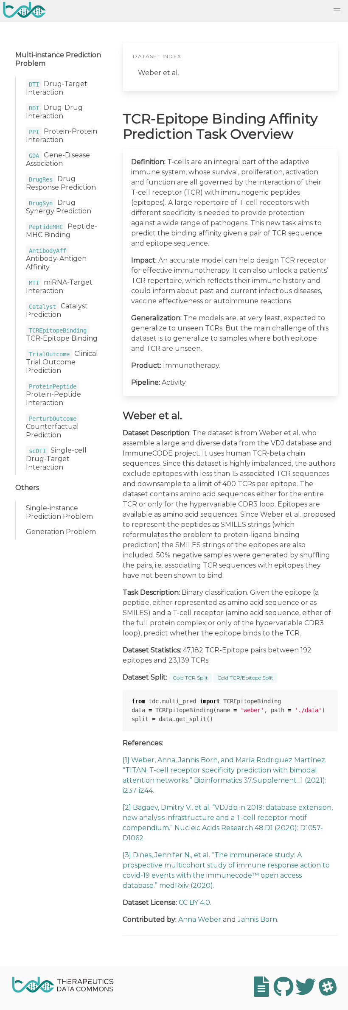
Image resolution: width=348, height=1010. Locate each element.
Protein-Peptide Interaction (53, 395)
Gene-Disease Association (58, 159)
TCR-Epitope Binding (62, 334)
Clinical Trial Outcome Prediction (62, 362)
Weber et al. (158, 73)
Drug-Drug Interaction (54, 112)
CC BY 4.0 (194, 902)
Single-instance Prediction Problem (59, 512)
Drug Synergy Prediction (58, 207)
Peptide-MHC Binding (61, 230)
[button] (337, 11)
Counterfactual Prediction (52, 427)
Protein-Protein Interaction (61, 135)
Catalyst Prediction (57, 310)
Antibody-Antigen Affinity (56, 259)
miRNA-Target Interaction (59, 286)
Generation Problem (61, 532)
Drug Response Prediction (61, 183)
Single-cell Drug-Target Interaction (56, 458)
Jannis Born (257, 919)
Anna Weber (199, 919)
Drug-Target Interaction (56, 88)
